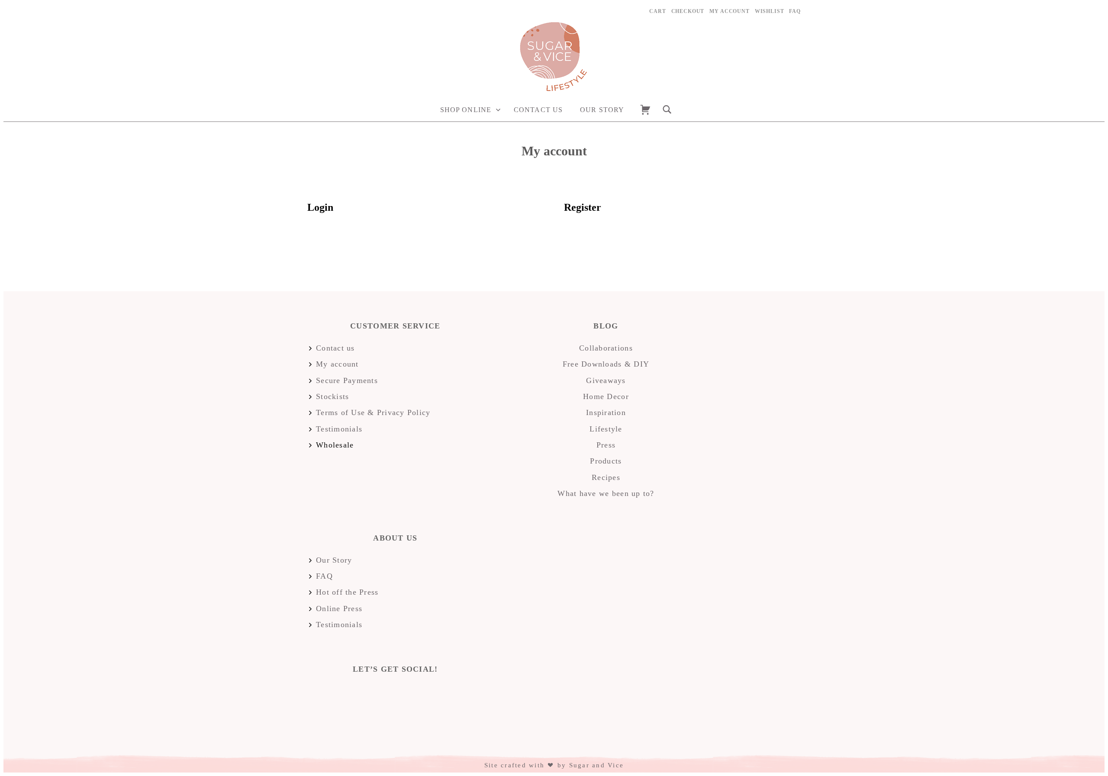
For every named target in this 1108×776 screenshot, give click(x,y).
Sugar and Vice (596, 765)
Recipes (606, 477)
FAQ (795, 11)
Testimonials (339, 429)
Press (605, 445)
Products (606, 461)
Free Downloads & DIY (606, 364)
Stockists (332, 396)
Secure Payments (347, 380)
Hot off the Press (347, 592)
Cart (657, 11)
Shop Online (465, 109)
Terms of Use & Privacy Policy (373, 412)
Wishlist (769, 11)
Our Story (602, 109)
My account (729, 11)
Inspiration (606, 412)
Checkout (688, 11)
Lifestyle (605, 429)
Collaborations (606, 348)
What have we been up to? (605, 493)
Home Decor (606, 396)
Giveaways (605, 380)
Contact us (538, 109)
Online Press (339, 608)
